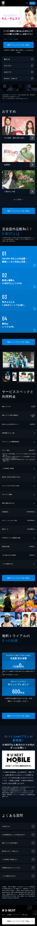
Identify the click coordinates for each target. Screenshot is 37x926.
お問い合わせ (25, 914)
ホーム (3, 914)
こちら (18, 52)
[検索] (26, 3)
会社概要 (9, 914)
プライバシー (16, 914)
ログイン (32, 3)
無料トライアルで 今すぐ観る (18, 45)
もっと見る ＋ (18, 199)
